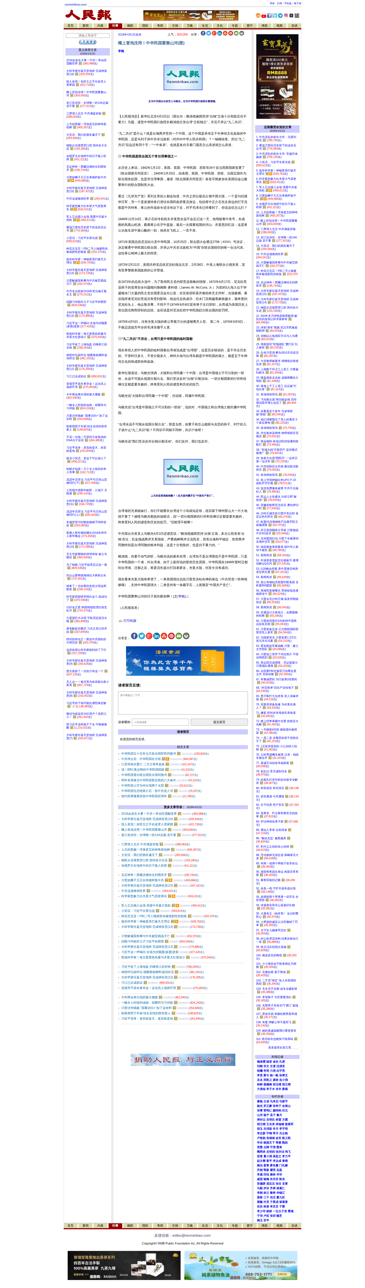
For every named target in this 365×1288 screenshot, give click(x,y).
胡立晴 (286, 1084)
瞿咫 (273, 1169)
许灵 (266, 1201)
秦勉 (260, 1101)
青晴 (285, 1160)
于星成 (274, 1201)
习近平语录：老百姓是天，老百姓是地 (162, 1018)
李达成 (277, 1160)
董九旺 (280, 1197)
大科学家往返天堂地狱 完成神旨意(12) (162, 977)
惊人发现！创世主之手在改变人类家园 (162, 824)
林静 (260, 1084)
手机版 (288, 3)
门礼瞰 (283, 1165)
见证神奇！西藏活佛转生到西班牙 (159, 874)
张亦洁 (280, 1151)
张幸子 (277, 1105)
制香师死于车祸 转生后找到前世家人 (161, 1013)
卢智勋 (261, 1138)
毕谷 (260, 1142)
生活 (205, 25)
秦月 (279, 1115)
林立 (266, 1192)
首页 (70, 25)
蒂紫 (278, 1142)
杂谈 (294, 25)
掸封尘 (261, 1119)
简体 (272, 3)
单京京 (274, 1206)
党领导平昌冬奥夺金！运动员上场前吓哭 (164, 988)
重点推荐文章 (88, 50)
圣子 (273, 1115)
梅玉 (260, 1220)
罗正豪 (267, 1105)
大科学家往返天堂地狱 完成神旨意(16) (162, 819)
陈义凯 (286, 1138)
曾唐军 (289, 1124)
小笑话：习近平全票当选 (153, 910)
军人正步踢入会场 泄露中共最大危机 (163, 905)
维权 (265, 25)
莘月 (276, 1133)
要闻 (86, 25)
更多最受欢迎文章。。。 (284, 1047)
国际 (145, 25)
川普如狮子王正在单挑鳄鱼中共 (160, 880)
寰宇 (250, 25)
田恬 (266, 1174)
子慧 (282, 1206)
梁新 (260, 1197)
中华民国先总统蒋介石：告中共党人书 (161, 790)
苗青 (260, 1156)
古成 (266, 1101)
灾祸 (175, 25)
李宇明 (283, 1128)
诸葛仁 (280, 1188)
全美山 (286, 1105)
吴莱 (285, 1183)
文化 (220, 25)
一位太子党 (280, 1211)
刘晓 (260, 1066)
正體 (279, 3)
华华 (279, 1174)
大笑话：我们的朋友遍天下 (155, 855)
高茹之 (277, 1156)
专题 (235, 25)
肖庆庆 (274, 1179)
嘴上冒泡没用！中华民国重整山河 (159, 829)
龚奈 (276, 1079)
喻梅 (266, 1179)
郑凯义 (267, 1079)
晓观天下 (269, 1142)
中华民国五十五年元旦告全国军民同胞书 (165, 753)
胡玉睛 (277, 1084)
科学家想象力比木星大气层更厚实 (161, 896)
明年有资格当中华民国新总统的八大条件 (161, 780)
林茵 (278, 1119)
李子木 (270, 1089)
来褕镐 (280, 1124)
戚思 (260, 1179)
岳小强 (283, 1079)
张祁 (273, 1215)
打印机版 (129, 621)
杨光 (260, 1105)
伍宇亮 (280, 1070)
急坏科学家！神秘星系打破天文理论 (163, 921)
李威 (260, 1174)
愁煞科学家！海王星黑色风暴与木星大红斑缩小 (168, 957)
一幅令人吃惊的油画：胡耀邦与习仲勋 (162, 1002)
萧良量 (274, 1165)
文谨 (273, 1066)
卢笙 (266, 1215)
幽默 (130, 25)
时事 (115, 25)
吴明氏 (270, 1119)
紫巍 (260, 1201)
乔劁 (260, 1169)
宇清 (273, 1147)
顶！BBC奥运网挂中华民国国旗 (157, 769)
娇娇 (269, 1211)
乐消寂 (267, 1128)
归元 (285, 1110)
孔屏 (282, 1061)
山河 (260, 1115)
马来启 (274, 1101)
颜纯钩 (277, 1110)
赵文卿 (261, 1160)
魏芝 (279, 1215)
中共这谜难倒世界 (149, 890)
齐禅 (273, 1188)
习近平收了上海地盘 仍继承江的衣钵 (161, 966)
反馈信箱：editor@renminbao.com (182, 1235)
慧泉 (279, 1147)
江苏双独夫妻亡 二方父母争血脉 (158, 764)
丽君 (269, 1061)
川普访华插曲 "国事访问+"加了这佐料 (162, 1008)
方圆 (285, 1119)
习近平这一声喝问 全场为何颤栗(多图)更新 (162, 952)
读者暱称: (124, 722)
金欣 (276, 1061)
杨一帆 (274, 1075)
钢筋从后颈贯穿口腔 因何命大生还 (160, 860)
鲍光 (260, 1165)
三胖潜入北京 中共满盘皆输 (155, 844)
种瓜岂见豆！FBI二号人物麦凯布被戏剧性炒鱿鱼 (169, 916)
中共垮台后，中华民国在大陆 (159, 759)
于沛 (260, 1215)
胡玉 (260, 1128)
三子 (266, 1197)
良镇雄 (270, 1138)
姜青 (266, 1165)
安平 (266, 1220)
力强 (273, 1070)
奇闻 (160, 25)
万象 (190, 25)
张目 (278, 1183)
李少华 (261, 1211)
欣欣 (260, 1206)
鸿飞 (288, 1151)
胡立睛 (261, 1124)
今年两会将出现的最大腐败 (155, 997)
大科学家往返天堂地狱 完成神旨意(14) (162, 926)
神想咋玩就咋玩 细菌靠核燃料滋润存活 (162, 972)
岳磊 (279, 1169)
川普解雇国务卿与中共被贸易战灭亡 (161, 936)
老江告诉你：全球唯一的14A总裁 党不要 (163, 835)
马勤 (260, 1188)
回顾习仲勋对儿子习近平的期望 (157, 941)
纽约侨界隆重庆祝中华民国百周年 (158, 796)
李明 (266, 1070)
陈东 (282, 1179)
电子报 (297, 3)
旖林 (273, 1174)
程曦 (260, 1070)
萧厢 (285, 1089)
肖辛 (278, 1089)
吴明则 (270, 1151)
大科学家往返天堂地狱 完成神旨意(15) (162, 885)
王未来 (270, 1124)
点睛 (266, 1147)
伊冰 (266, 1188)
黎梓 (273, 1192)
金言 (278, 1138)
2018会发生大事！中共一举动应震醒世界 (164, 813)
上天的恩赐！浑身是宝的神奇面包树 (161, 849)
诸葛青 (283, 1201)
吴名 (260, 1079)
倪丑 (273, 1197)
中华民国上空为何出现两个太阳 (156, 785)
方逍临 (261, 1089)
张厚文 (283, 1075)
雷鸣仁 (267, 1110)
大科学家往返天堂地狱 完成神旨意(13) (162, 946)
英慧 (260, 1147)
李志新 (261, 1133)
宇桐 (269, 1133)
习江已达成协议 (147, 982)
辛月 (276, 1128)
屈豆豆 (270, 1183)
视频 (279, 25)
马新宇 (283, 1101)
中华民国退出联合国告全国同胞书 (159, 774)
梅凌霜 (261, 1061)
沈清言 (280, 1066)
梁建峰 (267, 1084)
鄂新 (266, 1169)
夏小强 (267, 1156)
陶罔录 (261, 1151)
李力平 (286, 1156)
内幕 (100, 25)
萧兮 (266, 1075)
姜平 (269, 1160)
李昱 (260, 1075)
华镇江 (280, 1192)
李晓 (121, 51)
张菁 (260, 1110)
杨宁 (266, 1115)
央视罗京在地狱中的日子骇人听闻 (159, 865)
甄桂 (285, 1142)
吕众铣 (283, 1133)
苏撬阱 (261, 1183)
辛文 (266, 1066)
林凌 (266, 1206)
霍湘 (291, 1211)
